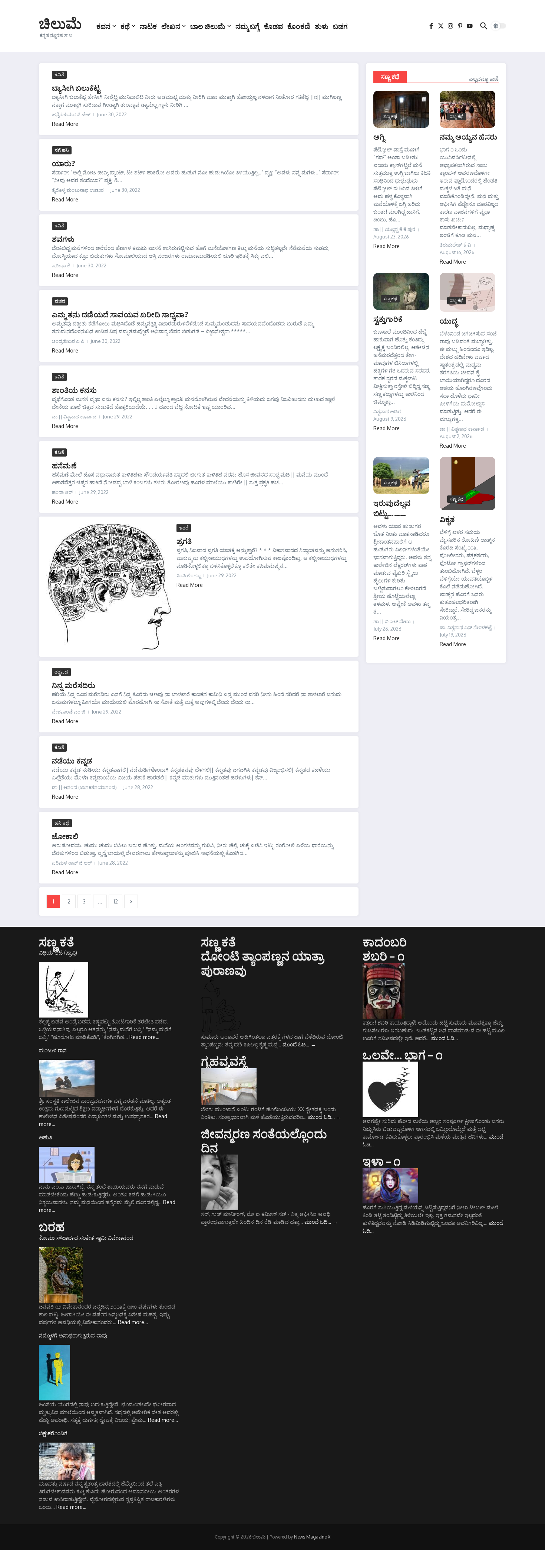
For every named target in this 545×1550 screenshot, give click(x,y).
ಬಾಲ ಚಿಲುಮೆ (207, 25)
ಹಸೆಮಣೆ (64, 465)
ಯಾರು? (63, 163)
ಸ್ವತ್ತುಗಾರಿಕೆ (388, 318)
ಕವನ (103, 25)
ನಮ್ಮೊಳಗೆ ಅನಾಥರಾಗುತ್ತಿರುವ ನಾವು (73, 1335)
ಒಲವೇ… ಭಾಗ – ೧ (403, 1054)
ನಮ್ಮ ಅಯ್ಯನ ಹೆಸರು (468, 136)
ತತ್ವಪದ (61, 672)
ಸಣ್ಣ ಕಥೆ (390, 76)
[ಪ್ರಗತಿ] (108, 586)
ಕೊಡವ (273, 25)
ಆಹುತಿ (45, 1137)
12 (115, 901)
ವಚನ (59, 301)
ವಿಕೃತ (447, 519)
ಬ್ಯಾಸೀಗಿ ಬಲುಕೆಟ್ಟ (76, 87)
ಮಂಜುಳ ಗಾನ (53, 1050)
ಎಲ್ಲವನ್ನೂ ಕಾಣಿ (484, 79)
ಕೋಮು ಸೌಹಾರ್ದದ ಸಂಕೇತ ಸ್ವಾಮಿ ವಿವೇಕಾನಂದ (86, 1238)
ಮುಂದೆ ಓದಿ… (299, 1044)
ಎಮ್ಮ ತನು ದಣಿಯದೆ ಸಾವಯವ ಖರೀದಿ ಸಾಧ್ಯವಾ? (120, 314)
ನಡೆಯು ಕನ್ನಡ (72, 760)
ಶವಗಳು (63, 238)
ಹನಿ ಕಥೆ (61, 823)
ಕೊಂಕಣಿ (298, 25)
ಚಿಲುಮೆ (60, 23)
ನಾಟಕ (148, 25)
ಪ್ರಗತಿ (184, 540)
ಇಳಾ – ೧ (381, 1160)
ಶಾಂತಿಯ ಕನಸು (74, 389)
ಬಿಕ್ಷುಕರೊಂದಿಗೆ (53, 1433)
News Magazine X (312, 1537)
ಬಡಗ (340, 25)
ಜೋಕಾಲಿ (65, 836)
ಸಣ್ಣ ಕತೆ (56, 941)
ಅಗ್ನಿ (379, 136)
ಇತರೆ (183, 528)
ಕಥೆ (125, 25)
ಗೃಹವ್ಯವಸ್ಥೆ (224, 1060)
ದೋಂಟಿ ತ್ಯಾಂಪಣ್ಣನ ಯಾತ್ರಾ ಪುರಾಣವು (262, 962)
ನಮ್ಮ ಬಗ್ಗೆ (247, 25)
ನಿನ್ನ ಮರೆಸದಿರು (74, 684)
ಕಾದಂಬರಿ (385, 941)
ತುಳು (321, 25)
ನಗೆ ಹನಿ (61, 150)
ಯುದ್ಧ (448, 320)
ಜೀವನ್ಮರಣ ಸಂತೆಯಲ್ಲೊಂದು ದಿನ (264, 1140)
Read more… (144, 1037)
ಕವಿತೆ (59, 74)
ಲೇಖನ (170, 25)
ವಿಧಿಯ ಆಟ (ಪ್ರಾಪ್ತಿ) (58, 952)
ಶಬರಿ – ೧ (383, 955)
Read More (65, 124)
